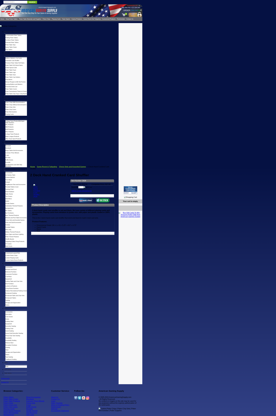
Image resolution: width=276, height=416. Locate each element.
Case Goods (9, 316)
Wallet (7, 201)
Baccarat (8, 146)
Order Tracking (56, 403)
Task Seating (9, 357)
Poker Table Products (12, 401)
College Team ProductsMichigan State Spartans (14, 121)
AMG (6, 363)
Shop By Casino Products (13, 142)
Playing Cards (56, 19)
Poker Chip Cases (10, 109)
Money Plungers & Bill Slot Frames (15, 82)
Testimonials (121, 19)
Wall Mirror (8, 199)
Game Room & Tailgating (12, 169)
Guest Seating (9, 331)
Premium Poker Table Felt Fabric (14, 63)
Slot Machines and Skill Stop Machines (13, 165)
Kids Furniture (9, 283)
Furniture (7, 263)
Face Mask (8, 180)
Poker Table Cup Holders (12, 77)
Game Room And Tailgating (91, 19)
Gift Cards (7, 369)
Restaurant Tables (10, 298)
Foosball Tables (10, 227)
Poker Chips (46, 19)
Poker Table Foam (10, 70)
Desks (7, 319)
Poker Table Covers (11, 89)
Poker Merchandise (11, 112)
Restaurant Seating (11, 293)
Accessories (9, 172)
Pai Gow (7, 157)
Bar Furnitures (9, 213)
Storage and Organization (12, 302)
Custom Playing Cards (12, 258)
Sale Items (8, 373)
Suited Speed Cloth (11, 67)
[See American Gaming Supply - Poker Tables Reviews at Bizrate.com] (130, 190)
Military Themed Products (12, 232)
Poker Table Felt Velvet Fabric (14, 65)
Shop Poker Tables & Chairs (13, 32)
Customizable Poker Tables (13, 35)
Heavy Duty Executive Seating (14, 333)
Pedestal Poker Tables (12, 42)
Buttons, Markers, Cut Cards (13, 58)
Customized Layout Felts (12, 253)
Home (2, 19)
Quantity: (74, 187)
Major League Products (12, 136)
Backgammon (9, 208)
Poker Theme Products (12, 236)
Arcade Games (9, 203)
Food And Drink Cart (11, 86)
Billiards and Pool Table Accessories (16, 218)
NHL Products (9, 131)
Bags (6, 366)
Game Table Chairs (11, 47)
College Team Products (12, 134)
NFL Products (9, 124)
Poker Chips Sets (10, 107)
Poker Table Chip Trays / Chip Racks (16, 94)
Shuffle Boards (9, 239)
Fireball (7, 182)
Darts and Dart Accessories (13, 222)
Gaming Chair (9, 189)
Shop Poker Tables (12, 19)
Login (53, 401)
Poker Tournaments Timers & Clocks (16, 91)
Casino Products (77, 19)
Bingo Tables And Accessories (14, 150)
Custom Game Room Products (14, 260)
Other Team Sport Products (13, 139)
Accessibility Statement (60, 411)
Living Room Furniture (11, 288)
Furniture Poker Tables (12, 40)
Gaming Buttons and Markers (13, 84)
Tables (7, 305)
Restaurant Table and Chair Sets (14, 295)
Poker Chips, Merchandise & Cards (14, 98)
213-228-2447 (136, 7)
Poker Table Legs (10, 72)
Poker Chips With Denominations (15, 102)
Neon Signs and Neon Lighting (14, 234)
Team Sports (66, 19)
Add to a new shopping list (81, 191)
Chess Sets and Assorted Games (15, 220)
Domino (7, 225)
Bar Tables (8, 210)
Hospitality (8, 338)
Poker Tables (9, 397)
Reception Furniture (11, 345)
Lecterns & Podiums (11, 286)
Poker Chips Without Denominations (16, 105)
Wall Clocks (8, 246)
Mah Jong (8, 229)
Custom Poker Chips (11, 255)
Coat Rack (8, 276)
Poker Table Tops (10, 45)
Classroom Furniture (11, 274)
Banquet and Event (11, 269)
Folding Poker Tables (11, 37)
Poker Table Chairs (11, 399)
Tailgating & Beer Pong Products (14, 241)
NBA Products (9, 127)
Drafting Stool (9, 321)
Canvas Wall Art (10, 177)
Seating (7, 300)
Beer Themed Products (12, 215)
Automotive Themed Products (14, 206)
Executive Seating (10, 326)
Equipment (8, 279)
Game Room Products (12, 411)
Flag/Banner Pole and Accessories (15, 184)
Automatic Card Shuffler (12, 60)
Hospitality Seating (10, 340)
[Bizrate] (139, 195)
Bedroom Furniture (10, 272)
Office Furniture (9, 308)
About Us (54, 397)
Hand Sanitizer (9, 191)
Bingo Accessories (33, 397)
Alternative (8, 314)
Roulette (7, 162)
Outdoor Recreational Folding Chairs (16, 291)
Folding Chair (9, 328)
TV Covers (8, 244)
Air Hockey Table (10, 175)
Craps (7, 155)
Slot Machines (31, 413)
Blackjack (8, 148)
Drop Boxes (8, 79)
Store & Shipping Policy (60, 405)
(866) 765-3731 (125, 7)
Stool (6, 350)
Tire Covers (8, 196)
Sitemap (54, 409)
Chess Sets (30, 403)
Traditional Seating (10, 359)
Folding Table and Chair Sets (13, 281)
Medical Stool (9, 343)
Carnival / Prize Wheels (12, 153)
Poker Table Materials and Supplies (30, 19)
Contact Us (129, 19)
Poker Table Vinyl (10, 75)
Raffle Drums (9, 160)
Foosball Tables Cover (12, 187)
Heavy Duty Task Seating (12, 335)
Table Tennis (9, 194)
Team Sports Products (11, 117)
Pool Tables (8, 49)
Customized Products (108, 19)
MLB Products (9, 129)
